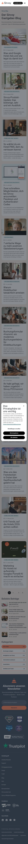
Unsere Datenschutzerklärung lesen (12, 424)
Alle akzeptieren (14, 433)
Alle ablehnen (14, 437)
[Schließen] (23, 406)
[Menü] (24, 3)
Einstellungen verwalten (14, 428)
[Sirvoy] (6, 3)
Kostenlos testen (18, 3)
